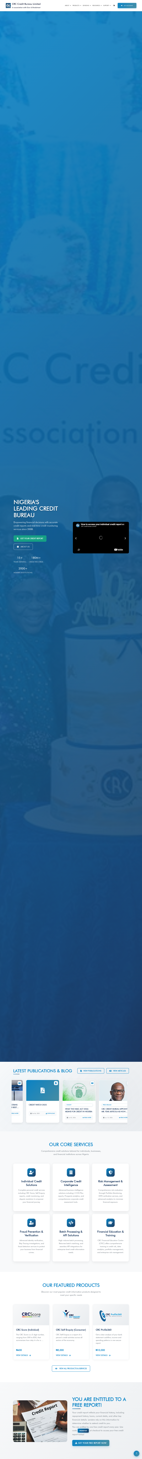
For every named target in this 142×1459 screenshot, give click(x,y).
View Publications (92, 1071)
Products (76, 5)
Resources (96, 5)
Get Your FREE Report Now (92, 1443)
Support (106, 5)
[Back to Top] (136, 1453)
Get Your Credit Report (31, 538)
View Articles (119, 1071)
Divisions (86, 5)
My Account (128, 5)
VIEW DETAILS (22, 1355)
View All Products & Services (73, 1368)
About (67, 5)
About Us (25, 547)
